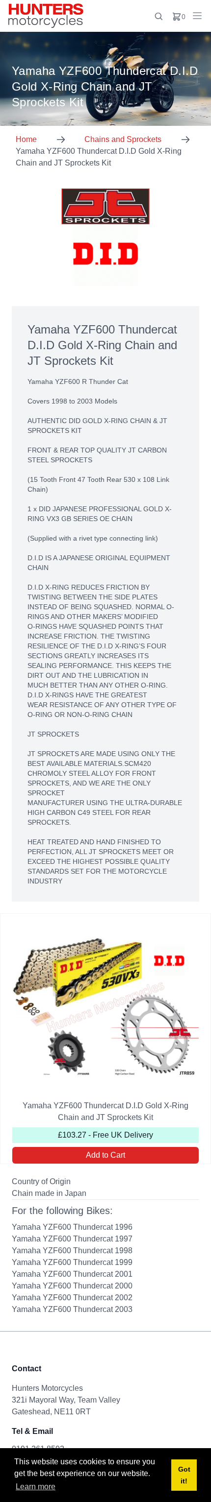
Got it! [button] (184, 1475)
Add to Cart (105, 1155)
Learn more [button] (35, 1486)
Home (26, 139)
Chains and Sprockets (122, 139)
